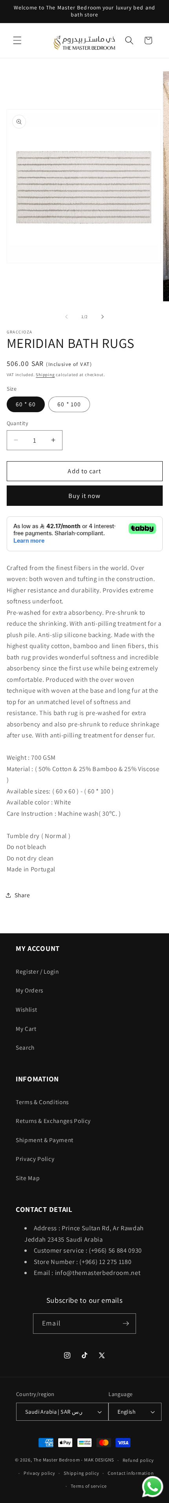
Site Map (28, 1178)
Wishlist (26, 1009)
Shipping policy (81, 1473)
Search (25, 1047)
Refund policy (138, 1460)
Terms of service (89, 1486)
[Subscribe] (125, 1323)
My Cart (26, 1028)
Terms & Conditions (42, 1102)
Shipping (45, 374)
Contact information (131, 1473)
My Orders (29, 990)
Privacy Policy (35, 1159)
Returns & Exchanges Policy (53, 1121)
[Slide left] (66, 316)
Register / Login (37, 971)
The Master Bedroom (56, 1460)
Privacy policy (39, 1473)
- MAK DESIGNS (97, 1460)
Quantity (18, 423)
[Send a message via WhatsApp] (152, 1486)
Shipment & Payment (44, 1140)
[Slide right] (102, 316)
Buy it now (84, 495)
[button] (17, 40)
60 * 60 (26, 404)
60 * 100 (69, 404)
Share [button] (22, 895)
